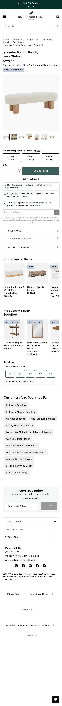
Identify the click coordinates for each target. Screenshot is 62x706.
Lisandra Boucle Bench (35, 288)
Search (9, 25)
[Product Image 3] (29, 137)
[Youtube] (31, 565)
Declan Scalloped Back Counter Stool (14, 344)
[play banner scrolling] (33, 6)
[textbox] (9, 171)
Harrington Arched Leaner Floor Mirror (37, 345)
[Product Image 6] (52, 137)
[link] (31, 231)
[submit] (57, 26)
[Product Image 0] (6, 137)
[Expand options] (58, 231)
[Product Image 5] (44, 137)
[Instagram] (17, 565)
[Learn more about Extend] (44, 150)
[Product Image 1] (14, 137)
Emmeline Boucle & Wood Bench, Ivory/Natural (14, 289)
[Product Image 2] (21, 137)
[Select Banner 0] (28, 6)
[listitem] (16, 405)
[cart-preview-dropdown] (57, 16)
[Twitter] (45, 565)
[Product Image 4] (37, 137)
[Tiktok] (24, 565)
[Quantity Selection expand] (12, 171)
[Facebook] (38, 565)
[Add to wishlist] (19, 170)
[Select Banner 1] (30, 6)
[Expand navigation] (6, 16)
